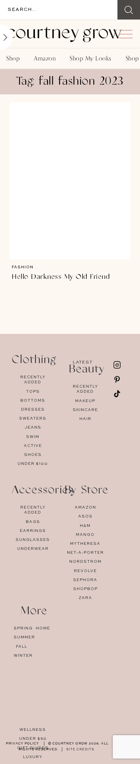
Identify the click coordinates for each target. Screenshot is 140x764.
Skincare (85, 410)
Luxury (32, 757)
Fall (21, 647)
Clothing (34, 360)
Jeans (32, 427)
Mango (85, 535)
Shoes (33, 455)
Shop (13, 58)
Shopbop (85, 589)
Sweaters (32, 418)
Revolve (85, 571)
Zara (85, 598)
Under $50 (33, 739)
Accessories (43, 490)
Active (33, 446)
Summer (22, 637)
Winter (22, 656)
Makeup (85, 401)
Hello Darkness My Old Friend (61, 276)
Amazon (45, 58)
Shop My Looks (91, 58)
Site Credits (80, 749)
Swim (32, 437)
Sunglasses (33, 540)
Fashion (22, 267)
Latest (83, 362)
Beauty (87, 370)
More (34, 611)
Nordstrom (85, 562)
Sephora (85, 580)
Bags (33, 522)
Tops (33, 392)
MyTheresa (85, 544)
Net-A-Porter (85, 553)
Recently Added (33, 379)
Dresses (33, 409)
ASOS (85, 516)
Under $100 (33, 464)
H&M (85, 526)
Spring (22, 628)
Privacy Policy (22, 743)
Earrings (33, 531)
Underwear (33, 549)
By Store (86, 490)
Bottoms (32, 400)
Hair (85, 419)
